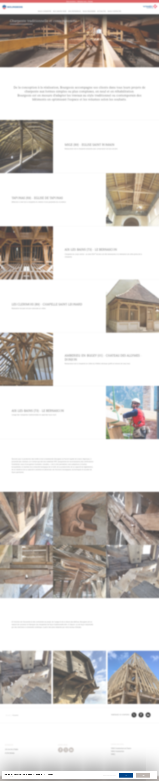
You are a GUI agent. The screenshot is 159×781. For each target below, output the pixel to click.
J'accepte (126, 775)
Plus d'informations (8, 776)
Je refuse (143, 775)
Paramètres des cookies (109, 775)
